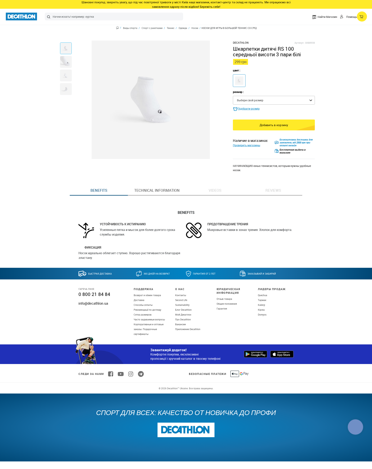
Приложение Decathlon (187, 329)
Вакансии (180, 324)
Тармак (262, 300)
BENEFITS (98, 190)
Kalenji (261, 304)
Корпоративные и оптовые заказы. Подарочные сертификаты (149, 329)
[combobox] (114, 16)
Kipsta (261, 309)
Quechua (262, 295)
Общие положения (227, 303)
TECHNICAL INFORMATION (157, 190)
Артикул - (299, 42)
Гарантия (222, 308)
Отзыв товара (224, 298)
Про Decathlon (183, 319)
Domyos (262, 314)
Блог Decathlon (183, 309)
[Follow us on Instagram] (130, 374)
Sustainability (182, 304)
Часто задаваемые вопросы (149, 319)
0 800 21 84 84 (94, 294)
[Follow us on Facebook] (110, 374)
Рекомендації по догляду (147, 309)
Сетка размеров (143, 314)
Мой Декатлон (183, 314)
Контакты (180, 295)
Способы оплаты (143, 304)
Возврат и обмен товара (147, 295)
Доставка (139, 300)
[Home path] (118, 28)
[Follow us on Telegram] (141, 374)
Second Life (181, 300)
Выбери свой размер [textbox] (250, 100)
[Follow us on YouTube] (121, 374)
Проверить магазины (246, 145)
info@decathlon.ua (93, 303)
